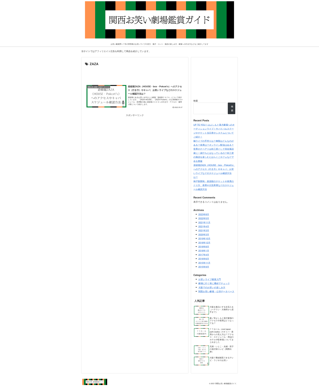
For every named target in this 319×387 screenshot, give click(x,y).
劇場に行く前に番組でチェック (214, 283)
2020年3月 (203, 234)
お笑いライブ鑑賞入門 (209, 279)
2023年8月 (203, 214)
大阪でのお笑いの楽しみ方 (211, 287)
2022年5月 (203, 218)
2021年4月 (203, 226)
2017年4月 (203, 254)
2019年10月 (204, 238)
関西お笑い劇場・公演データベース (216, 291)
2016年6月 (203, 258)
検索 (195, 100)
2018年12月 (204, 242)
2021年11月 (204, 222)
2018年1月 (203, 250)
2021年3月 (203, 230)
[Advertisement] (135, 73)
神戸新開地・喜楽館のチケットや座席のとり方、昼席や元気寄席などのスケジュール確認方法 (213, 185)
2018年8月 (203, 246)
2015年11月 (204, 262)
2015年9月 (203, 266)
